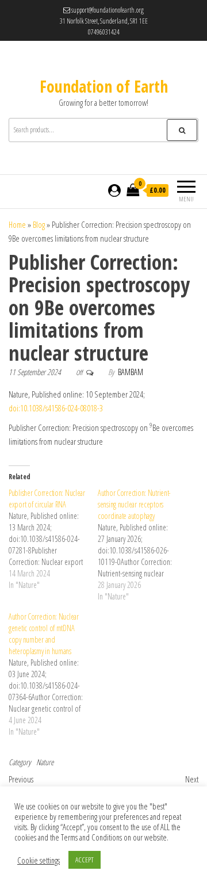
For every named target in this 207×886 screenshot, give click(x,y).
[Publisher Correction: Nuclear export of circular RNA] (53, 539)
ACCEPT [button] (84, 859)
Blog (39, 224)
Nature (44, 762)
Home (17, 224)
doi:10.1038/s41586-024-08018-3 (56, 408)
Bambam (130, 371)
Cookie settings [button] (38, 860)
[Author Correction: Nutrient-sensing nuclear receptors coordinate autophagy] (142, 544)
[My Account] (114, 190)
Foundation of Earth (104, 86)
